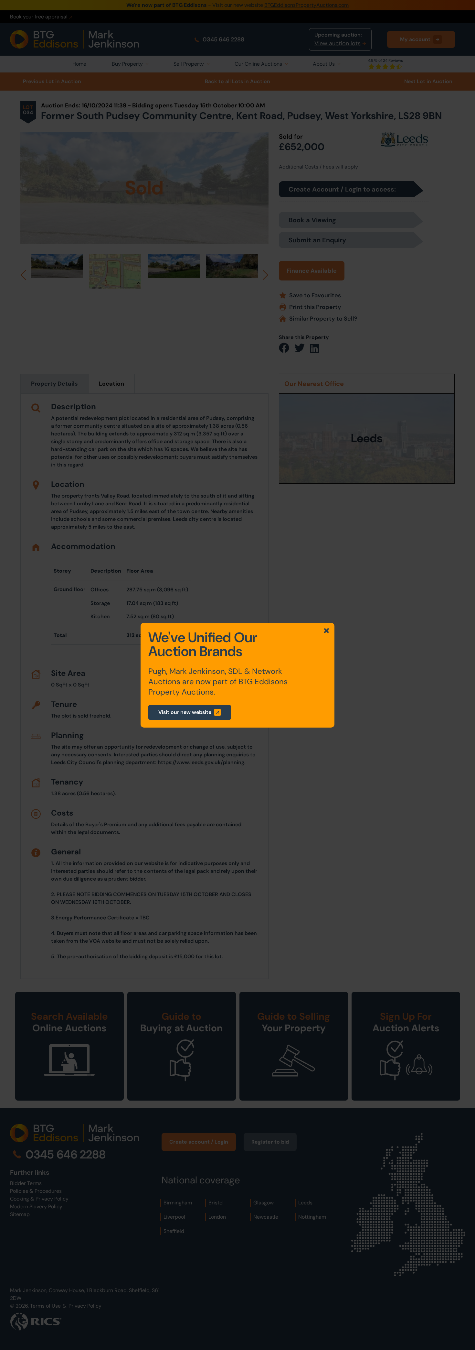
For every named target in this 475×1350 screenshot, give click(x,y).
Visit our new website (184, 712)
